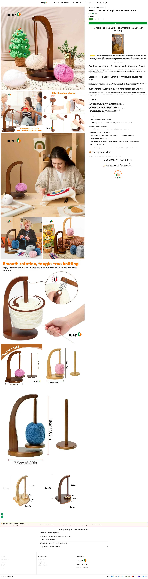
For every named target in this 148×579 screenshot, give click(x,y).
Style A (90, 19)
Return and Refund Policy (44, 565)
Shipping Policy (41, 563)
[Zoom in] (82, 9)
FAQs (73, 2)
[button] (106, 2)
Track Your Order (65, 2)
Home (53, 2)
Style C (100, 19)
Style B (95, 19)
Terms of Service (42, 559)
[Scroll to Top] (145, 572)
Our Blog (78, 2)
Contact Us (3, 563)
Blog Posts (3, 567)
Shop (58, 2)
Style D (105, 19)
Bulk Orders (3, 569)
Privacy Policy (41, 561)
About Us (3, 565)
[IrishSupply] (43, 3)
